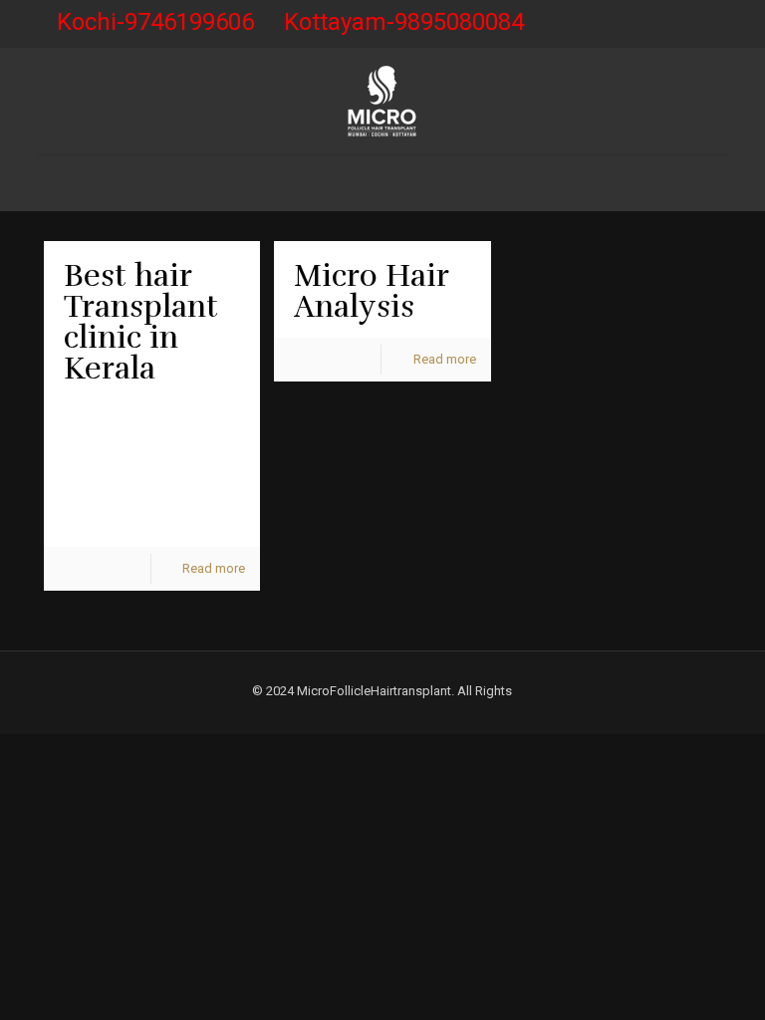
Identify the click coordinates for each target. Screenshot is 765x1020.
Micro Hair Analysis (371, 291)
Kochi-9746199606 (155, 22)
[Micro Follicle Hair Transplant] (382, 101)
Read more (213, 568)
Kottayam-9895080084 (404, 22)
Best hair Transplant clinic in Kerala (141, 322)
